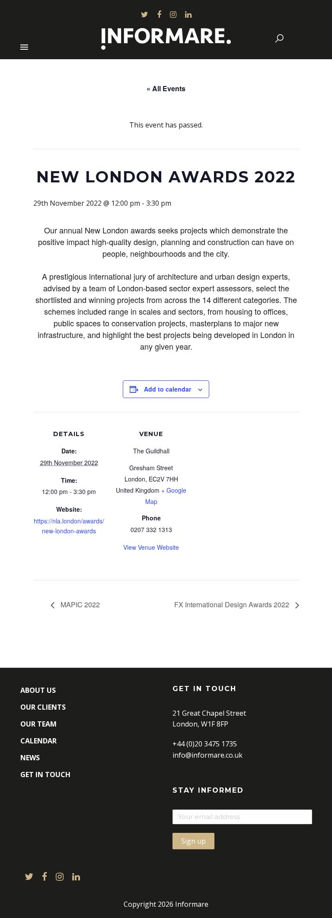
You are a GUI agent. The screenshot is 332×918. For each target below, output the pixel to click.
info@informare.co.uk (207, 755)
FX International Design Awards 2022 (232, 604)
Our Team (38, 724)
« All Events (166, 88)
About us (38, 690)
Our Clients (43, 707)
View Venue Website (151, 547)
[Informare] (166, 37)
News (30, 757)
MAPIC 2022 (79, 604)
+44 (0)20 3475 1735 (204, 744)
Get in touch (45, 774)
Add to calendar (167, 389)
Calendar (38, 741)
